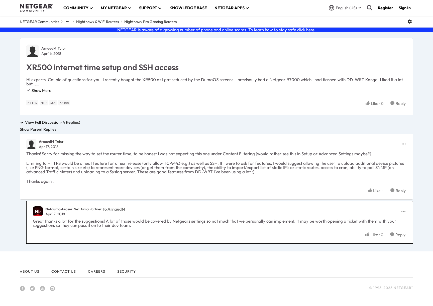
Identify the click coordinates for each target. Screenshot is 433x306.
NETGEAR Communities (39, 21)
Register (385, 7)
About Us (29, 271)
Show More (41, 90)
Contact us (63, 271)
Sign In (405, 7)
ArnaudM (48, 48)
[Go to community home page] (36, 8)
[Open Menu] (409, 21)
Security (126, 271)
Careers (96, 271)
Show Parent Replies (38, 129)
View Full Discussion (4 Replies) (52, 122)
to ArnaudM (114, 209)
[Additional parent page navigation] (68, 21)
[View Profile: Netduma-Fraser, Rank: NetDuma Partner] (38, 211)
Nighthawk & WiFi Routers (97, 21)
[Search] (370, 8)
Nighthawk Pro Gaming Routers (150, 21)
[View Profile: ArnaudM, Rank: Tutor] (32, 51)
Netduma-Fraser (58, 209)
